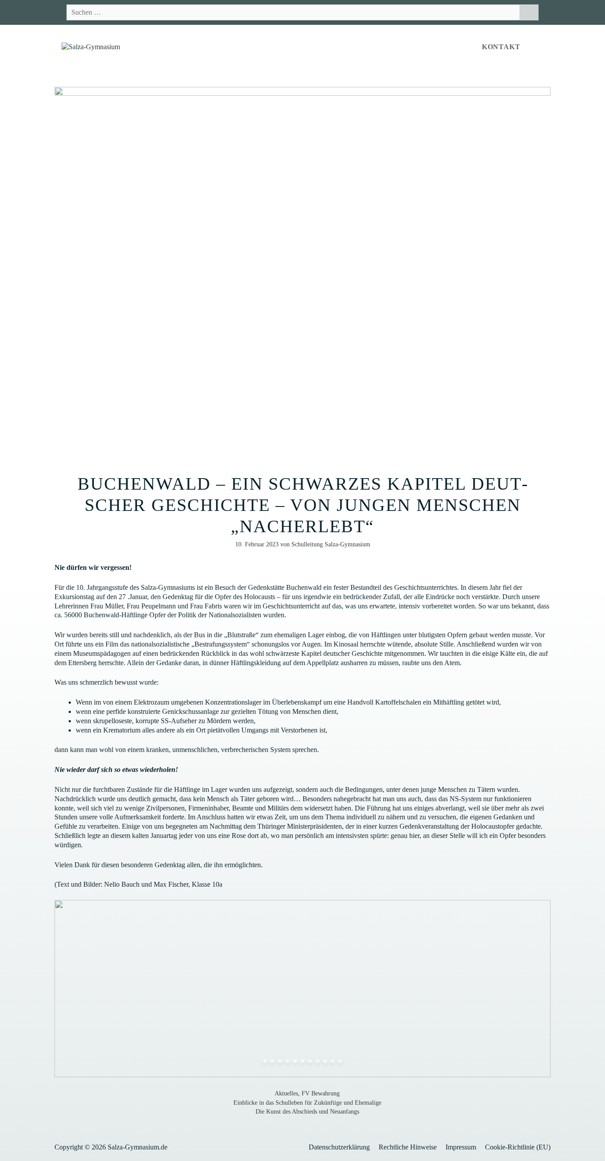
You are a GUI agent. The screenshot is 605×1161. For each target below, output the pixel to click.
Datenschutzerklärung (339, 1147)
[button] (539, 47)
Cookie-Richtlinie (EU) (518, 1147)
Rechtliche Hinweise (408, 1147)
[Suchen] (529, 12)
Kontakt (501, 47)
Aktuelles (286, 1093)
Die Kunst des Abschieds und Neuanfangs (307, 1111)
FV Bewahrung (321, 1093)
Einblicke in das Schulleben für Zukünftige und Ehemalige (307, 1102)
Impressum (461, 1147)
